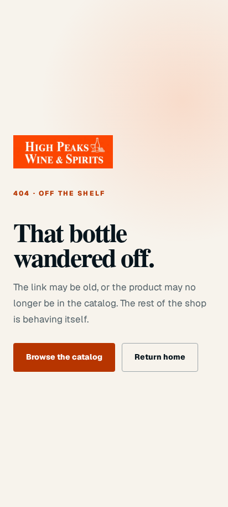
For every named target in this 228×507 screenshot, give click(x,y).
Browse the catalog (64, 357)
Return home (159, 357)
